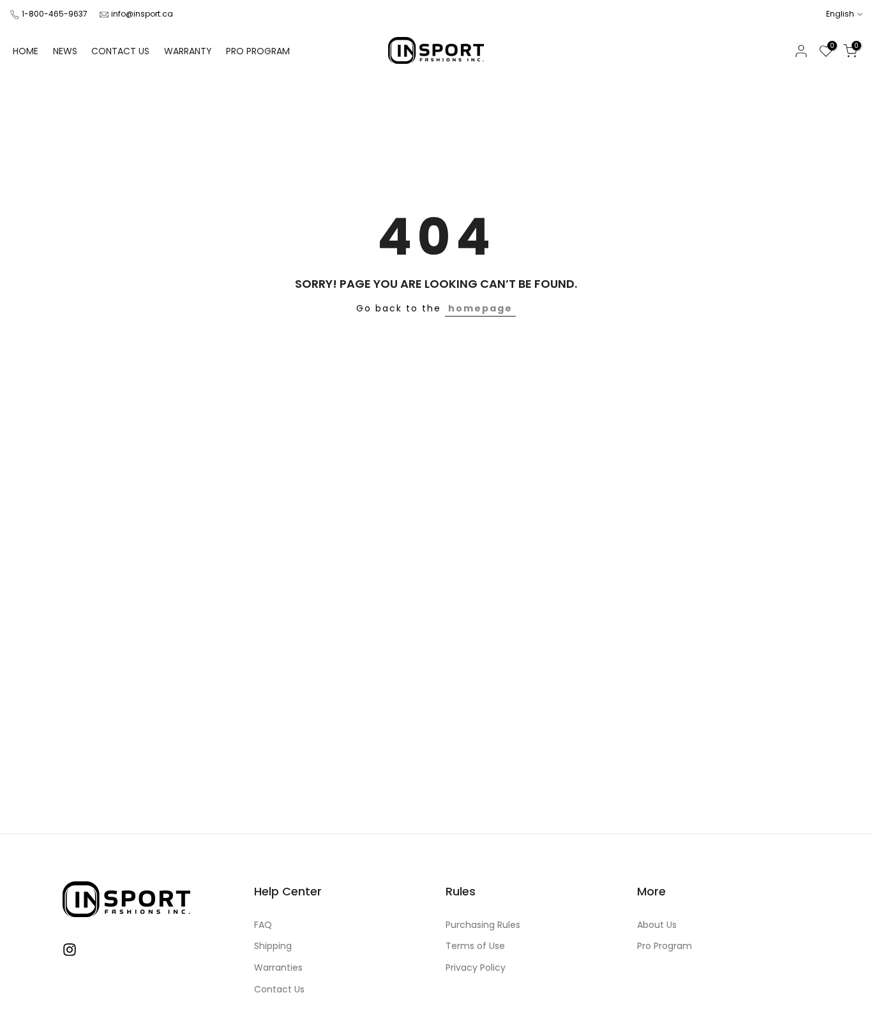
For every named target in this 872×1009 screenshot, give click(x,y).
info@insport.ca (142, 13)
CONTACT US (120, 51)
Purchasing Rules (483, 925)
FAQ (263, 925)
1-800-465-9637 (54, 13)
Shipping (273, 946)
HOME (25, 51)
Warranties (278, 968)
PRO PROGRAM (258, 51)
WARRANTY (188, 51)
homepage (480, 308)
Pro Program (664, 946)
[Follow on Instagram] (70, 950)
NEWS (65, 51)
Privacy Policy (476, 968)
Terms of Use (475, 946)
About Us (657, 925)
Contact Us (279, 989)
